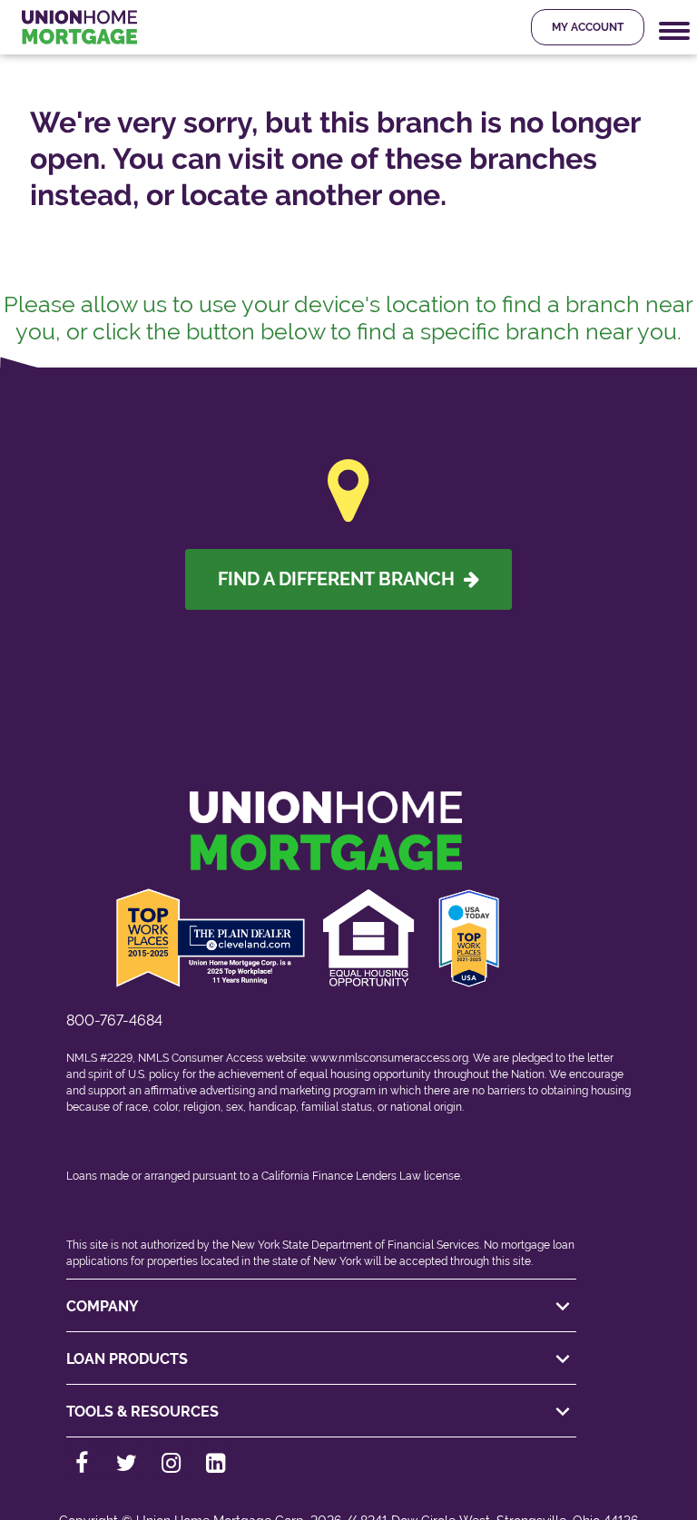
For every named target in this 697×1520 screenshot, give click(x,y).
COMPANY (102, 1306)
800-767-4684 (114, 1020)
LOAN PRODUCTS (127, 1359)
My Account (587, 27)
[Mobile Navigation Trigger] (674, 31)
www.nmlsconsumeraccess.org (389, 1058)
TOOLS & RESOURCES (142, 1411)
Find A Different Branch (341, 579)
